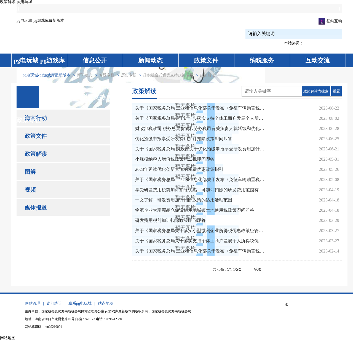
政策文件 (206, 60)
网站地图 (7, 338)
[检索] (328, 33)
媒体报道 (36, 207)
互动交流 (318, 60)
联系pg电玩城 (80, 303)
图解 (30, 172)
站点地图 (105, 303)
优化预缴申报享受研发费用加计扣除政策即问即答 (183, 138)
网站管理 (32, 303)
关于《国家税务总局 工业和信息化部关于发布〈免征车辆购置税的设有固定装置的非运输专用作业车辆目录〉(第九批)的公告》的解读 (200, 179)
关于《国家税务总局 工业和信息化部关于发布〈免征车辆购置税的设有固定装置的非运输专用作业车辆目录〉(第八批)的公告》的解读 (200, 251)
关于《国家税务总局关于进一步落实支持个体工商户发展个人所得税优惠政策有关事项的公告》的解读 (200, 118)
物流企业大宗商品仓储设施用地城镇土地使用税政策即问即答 (194, 210)
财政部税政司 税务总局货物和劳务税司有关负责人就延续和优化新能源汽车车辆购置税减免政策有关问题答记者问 (200, 128)
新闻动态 (150, 60)
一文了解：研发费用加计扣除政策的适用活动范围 (183, 200)
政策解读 (36, 154)
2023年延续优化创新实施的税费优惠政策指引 (179, 169)
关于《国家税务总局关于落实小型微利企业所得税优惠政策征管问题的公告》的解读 (200, 230)
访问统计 (54, 303)
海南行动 (36, 118)
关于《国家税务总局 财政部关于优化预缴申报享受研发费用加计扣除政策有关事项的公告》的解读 (200, 149)
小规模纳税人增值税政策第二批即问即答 (175, 159)
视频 (30, 190)
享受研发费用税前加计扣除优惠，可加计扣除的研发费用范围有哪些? (200, 189)
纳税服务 (262, 60)
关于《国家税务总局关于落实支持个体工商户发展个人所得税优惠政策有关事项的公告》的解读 (200, 240)
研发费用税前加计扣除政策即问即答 (170, 220)
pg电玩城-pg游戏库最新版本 (40, 20)
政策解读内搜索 (315, 91)
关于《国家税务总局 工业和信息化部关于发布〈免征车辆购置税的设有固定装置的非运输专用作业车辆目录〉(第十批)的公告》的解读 (200, 108)
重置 (336, 91)
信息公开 (95, 60)
